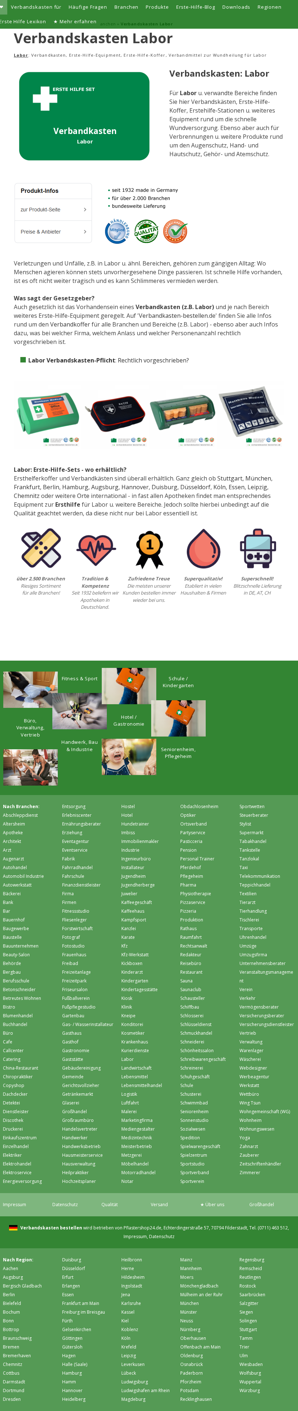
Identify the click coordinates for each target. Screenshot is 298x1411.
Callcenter (13, 1050)
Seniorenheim (194, 1111)
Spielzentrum (193, 1155)
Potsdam (189, 1390)
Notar (127, 1181)
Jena (125, 1295)
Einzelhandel (16, 1146)
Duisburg (164, 487)
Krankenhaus (134, 1042)
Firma (68, 894)
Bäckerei (12, 894)
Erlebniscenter (77, 815)
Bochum (11, 1312)
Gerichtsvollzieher (80, 1085)
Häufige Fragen (88, 7)
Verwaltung (250, 1042)
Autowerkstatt (17, 885)
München (258, 478)
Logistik (129, 1094)
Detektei (11, 1103)
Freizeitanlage (76, 972)
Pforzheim (190, 1382)
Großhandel (74, 1111)
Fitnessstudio (75, 911)
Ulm (243, 1356)
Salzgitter (248, 1303)
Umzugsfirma (253, 955)
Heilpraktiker (75, 1172)
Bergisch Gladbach (22, 1286)
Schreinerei (191, 1068)
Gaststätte (72, 1059)
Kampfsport (133, 920)
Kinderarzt (132, 972)
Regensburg (251, 1260)
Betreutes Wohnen (22, 998)
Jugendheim (133, 876)
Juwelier (129, 894)
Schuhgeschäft (195, 1077)
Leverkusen (133, 1364)
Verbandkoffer (70, 324)
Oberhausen (193, 1338)
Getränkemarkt (77, 1094)
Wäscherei (250, 1059)
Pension (188, 850)
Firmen (69, 902)
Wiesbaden (251, 1364)
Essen (237, 487)
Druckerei (13, 1129)
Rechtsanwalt (193, 946)
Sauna (186, 981)
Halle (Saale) (74, 1364)
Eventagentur (75, 841)
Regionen (269, 7)
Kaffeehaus (132, 911)
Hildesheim (133, 1277)
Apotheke (13, 833)
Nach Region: (18, 1260)
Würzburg (249, 1390)
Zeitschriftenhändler (260, 1164)
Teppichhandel (254, 885)
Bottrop (11, 1329)
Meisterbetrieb (136, 1146)
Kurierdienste (135, 1050)
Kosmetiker (133, 1033)
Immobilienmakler (140, 841)
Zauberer (249, 1155)
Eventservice (75, 850)
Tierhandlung (253, 911)
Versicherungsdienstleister (266, 1024)
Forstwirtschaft (77, 928)
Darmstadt (14, 1382)
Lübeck (128, 1373)
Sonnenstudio (194, 1120)
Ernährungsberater (81, 824)
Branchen (126, 7)
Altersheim (14, 824)
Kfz (124, 946)
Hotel (127, 815)
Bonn (8, 1321)
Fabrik (68, 859)
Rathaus (188, 928)
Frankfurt (27, 487)
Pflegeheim (191, 876)
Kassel (127, 1312)
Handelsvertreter (79, 1129)
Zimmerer (249, 1172)
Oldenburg (191, 1356)
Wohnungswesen (256, 1129)
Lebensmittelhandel (141, 1085)
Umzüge (248, 946)
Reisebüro (190, 963)
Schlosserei (192, 1016)
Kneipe (128, 1016)
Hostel (128, 806)
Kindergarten (134, 981)
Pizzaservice (192, 902)
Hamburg (75, 487)
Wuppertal (250, 1382)
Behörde (12, 963)
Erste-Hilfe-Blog (196, 7)
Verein (246, 989)
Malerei (129, 1111)
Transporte (251, 928)
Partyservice (192, 833)
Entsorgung (73, 806)
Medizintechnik (136, 1138)
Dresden (12, 1399)
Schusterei (190, 1094)
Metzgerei (131, 1155)
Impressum (14, 1204)
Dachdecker (15, 1094)
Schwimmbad (194, 1103)
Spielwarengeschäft (200, 1146)
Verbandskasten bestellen (50, 1228)
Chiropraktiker (18, 1077)
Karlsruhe (131, 1303)
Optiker (188, 815)
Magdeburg (133, 1399)
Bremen (11, 1347)
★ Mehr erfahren (75, 21)
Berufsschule (16, 981)
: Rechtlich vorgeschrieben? (108, 360)
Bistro (9, 1007)
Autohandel (15, 867)
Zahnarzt (248, 1146)
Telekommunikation (259, 876)
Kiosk (126, 998)
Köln (219, 487)
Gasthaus (71, 1033)
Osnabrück (191, 1364)
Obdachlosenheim (199, 806)
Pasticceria (191, 841)
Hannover (135, 487)
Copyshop (13, 1085)
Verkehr (247, 998)
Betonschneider (19, 989)
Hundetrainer (135, 824)
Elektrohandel (17, 1164)
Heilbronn (131, 1260)
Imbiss (128, 833)
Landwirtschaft (136, 1068)
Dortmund (13, 1390)
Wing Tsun (250, 1103)
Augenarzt (13, 859)
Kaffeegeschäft (136, 902)
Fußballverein (76, 998)
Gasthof (70, 1042)
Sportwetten (252, 806)
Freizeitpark (74, 981)
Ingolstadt (131, 1286)
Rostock (247, 1286)
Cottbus (11, 1373)
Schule (186, 1085)
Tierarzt (247, 902)
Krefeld (128, 1347)
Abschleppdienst (20, 815)
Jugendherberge (138, 885)
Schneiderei (192, 1042)
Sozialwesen (192, 1129)
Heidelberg (73, 1399)
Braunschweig (17, 1338)
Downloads (236, 7)
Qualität (109, 1204)
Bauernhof (14, 920)
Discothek (13, 1120)
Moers (186, 1277)
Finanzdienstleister (81, 885)
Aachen (10, 1268)
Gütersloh (72, 1347)
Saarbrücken (252, 1295)
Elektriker (12, 1155)
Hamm (69, 1382)
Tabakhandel (252, 841)
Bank (8, 902)
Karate (128, 937)
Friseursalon (75, 989)
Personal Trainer (197, 859)
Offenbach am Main (200, 1347)
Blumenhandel (18, 1016)
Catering (11, 1059)
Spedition (190, 1138)
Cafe (7, 1042)
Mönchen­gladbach (199, 1286)
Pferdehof (190, 867)
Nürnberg (190, 1329)
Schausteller (192, 998)
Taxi (243, 867)
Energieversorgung (22, 1181)
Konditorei (132, 1024)
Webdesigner (253, 1068)
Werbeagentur (254, 1077)
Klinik (126, 1007)
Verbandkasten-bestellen (173, 316)
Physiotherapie (195, 894)
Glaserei (70, 1103)
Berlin (51, 487)
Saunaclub (190, 989)
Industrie (130, 850)
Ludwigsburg (134, 1382)
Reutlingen (250, 1277)
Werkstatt (249, 1085)
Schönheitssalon (197, 1050)
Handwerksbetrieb (81, 1146)
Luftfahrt (130, 1103)
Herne (127, 1268)
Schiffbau (189, 1007)
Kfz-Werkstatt (135, 955)
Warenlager (251, 1050)
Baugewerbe (16, 928)
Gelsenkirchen (76, 1329)
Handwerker (75, 1138)
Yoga (244, 1138)
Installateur (132, 867)
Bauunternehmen (21, 946)
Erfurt (67, 1277)
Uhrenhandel (252, 937)
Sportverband (194, 1172)
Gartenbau (73, 1016)
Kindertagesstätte (139, 989)
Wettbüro (249, 1094)
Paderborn (191, 1373)
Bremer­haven (17, 1356)
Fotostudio (73, 946)
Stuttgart (229, 478)
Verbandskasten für (36, 7)
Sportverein (192, 1181)
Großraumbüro (78, 1120)
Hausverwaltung (78, 1164)
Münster (188, 1312)
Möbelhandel (135, 1164)
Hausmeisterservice (82, 1155)
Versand (159, 1204)
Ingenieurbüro (136, 859)
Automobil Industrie (23, 876)
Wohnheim (250, 1120)
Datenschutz (65, 1204)
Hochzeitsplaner (79, 1181)
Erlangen (71, 1286)
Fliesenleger (74, 920)
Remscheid (250, 1268)
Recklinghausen (196, 1399)
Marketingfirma (137, 1120)
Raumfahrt (191, 937)
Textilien (248, 894)
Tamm (246, 1338)
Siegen (246, 1312)
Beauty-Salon (16, 955)
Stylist (245, 824)
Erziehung (72, 833)
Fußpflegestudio (79, 1007)
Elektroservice (17, 1172)
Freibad (70, 963)
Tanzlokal (249, 859)
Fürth (67, 1321)
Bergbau (12, 972)
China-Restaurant (20, 1068)
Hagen (69, 1356)
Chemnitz (27, 496)
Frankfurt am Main (80, 1303)
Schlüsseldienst (196, 1024)
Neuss (186, 1321)
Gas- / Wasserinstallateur (87, 1024)
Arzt (7, 850)
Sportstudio (192, 1164)
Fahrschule (73, 876)
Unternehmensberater (262, 963)
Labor (127, 1059)
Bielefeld (12, 1303)
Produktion (191, 920)
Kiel (125, 1321)
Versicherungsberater (261, 1016)
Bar (6, 911)
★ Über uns (212, 1204)
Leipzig (257, 487)
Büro (8, 1033)
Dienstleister (16, 1111)
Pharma (188, 885)
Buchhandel (15, 1024)
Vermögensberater (259, 1007)
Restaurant (191, 972)
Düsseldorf (195, 487)
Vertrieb (247, 1033)
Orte (83, 496)
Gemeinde (73, 1077)
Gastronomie (75, 1050)
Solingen (248, 1321)
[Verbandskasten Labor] (104, 246)
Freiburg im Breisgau (83, 1312)
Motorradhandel (138, 1172)
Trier (244, 1347)
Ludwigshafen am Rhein (145, 1390)
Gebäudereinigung (81, 1068)
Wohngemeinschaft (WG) (264, 1111)
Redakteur (190, 955)
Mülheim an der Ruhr (201, 1295)
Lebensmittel (134, 1077)
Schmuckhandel (196, 1033)
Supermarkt (251, 833)
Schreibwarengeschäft (203, 1059)
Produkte (157, 7)
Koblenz (129, 1329)
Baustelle (12, 937)
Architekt (12, 841)
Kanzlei (128, 928)
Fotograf (71, 937)
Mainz (186, 1260)
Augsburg (104, 487)
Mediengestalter (138, 1129)
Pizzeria (188, 911)
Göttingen (72, 1338)
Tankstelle (249, 850)
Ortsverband (193, 824)
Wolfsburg (250, 1373)
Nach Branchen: (21, 806)
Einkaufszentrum (20, 1138)
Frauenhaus (74, 955)
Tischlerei (249, 920)
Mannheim (191, 1268)
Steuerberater (253, 815)
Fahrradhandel (77, 867)
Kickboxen (131, 963)
